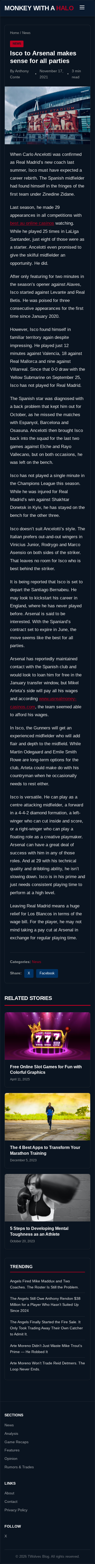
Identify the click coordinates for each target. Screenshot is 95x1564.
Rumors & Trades (19, 1467)
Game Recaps (16, 1442)
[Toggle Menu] (82, 8)
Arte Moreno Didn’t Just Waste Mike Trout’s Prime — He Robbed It (46, 1349)
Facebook (47, 973)
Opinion (10, 1459)
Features (12, 1450)
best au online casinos (32, 223)
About (9, 1493)
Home (14, 33)
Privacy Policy (15, 1510)
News (26, 33)
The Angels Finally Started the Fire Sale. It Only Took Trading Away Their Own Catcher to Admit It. (46, 1328)
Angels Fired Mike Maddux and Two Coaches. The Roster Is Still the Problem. (44, 1284)
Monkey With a (39, 8)
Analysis (11, 1434)
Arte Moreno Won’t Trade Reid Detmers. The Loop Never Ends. (47, 1366)
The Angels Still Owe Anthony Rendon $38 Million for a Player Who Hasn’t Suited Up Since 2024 (45, 1304)
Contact (10, 1502)
